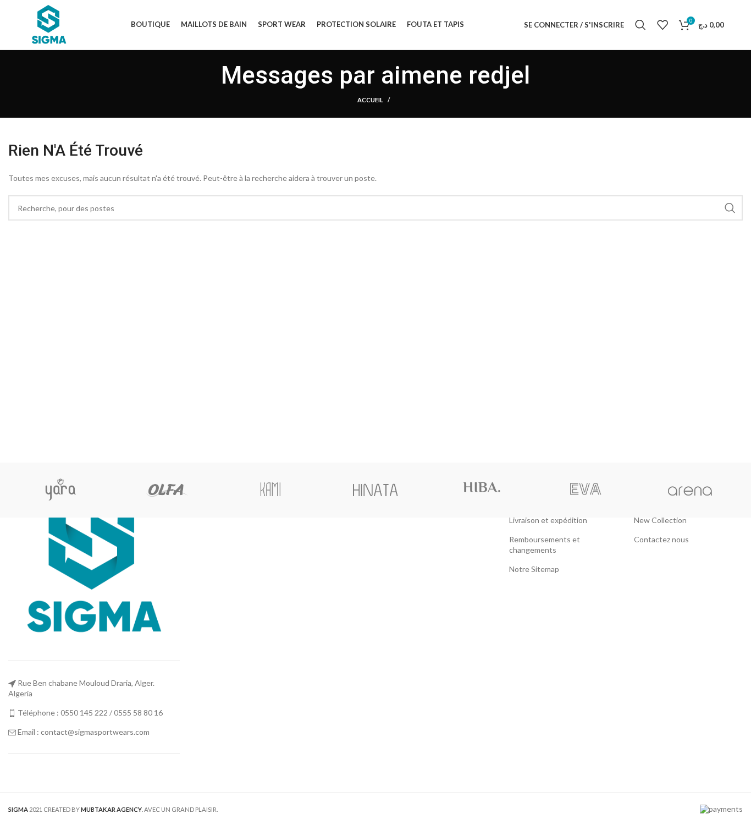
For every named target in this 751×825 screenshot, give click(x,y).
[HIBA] (480, 490)
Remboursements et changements (544, 545)
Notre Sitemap (534, 569)
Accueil (370, 99)
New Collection (660, 520)
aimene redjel (455, 75)
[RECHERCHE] (730, 208)
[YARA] (60, 490)
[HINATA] (375, 490)
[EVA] (585, 490)
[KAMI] (270, 490)
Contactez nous (661, 539)
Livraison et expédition (548, 520)
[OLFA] (165, 490)
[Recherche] (640, 25)
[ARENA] (689, 490)
